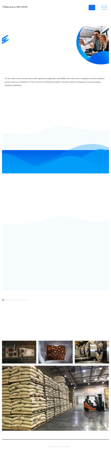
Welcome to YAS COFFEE (59, 446)
